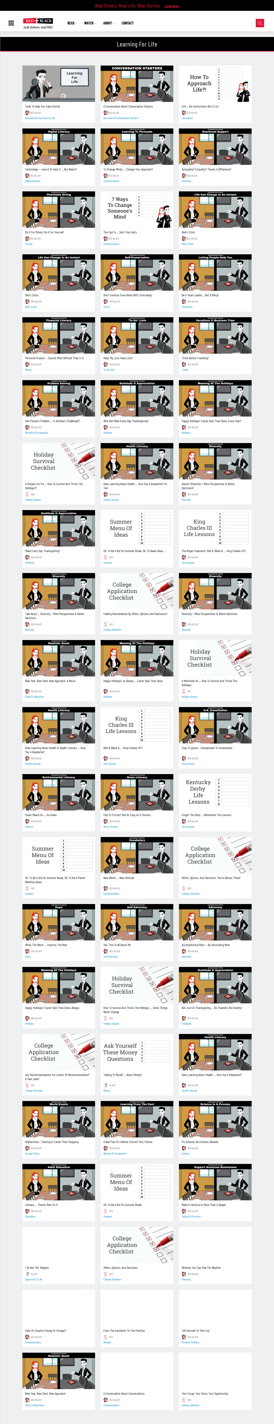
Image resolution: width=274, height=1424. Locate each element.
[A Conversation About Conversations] (137, 1371)
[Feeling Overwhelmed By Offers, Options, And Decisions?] (137, 591)
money (28, 369)
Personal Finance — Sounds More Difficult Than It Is (54, 358)
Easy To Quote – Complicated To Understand (207, 748)
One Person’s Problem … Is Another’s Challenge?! (52, 421)
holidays (107, 432)
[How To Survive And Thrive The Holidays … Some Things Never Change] (137, 985)
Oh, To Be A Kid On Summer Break (122, 1205)
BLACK (112, 1085)
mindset (107, 1342)
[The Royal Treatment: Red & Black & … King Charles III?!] (215, 528)
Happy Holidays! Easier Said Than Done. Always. (52, 1008)
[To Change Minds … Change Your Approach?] (137, 146)
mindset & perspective (36, 432)
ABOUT (108, 23)
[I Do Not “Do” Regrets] (58, 1245)
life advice (187, 118)
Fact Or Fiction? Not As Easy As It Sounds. (127, 815)
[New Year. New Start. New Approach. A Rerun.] (58, 658)
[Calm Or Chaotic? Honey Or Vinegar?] (58, 1308)
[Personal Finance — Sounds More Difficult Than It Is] (58, 335)
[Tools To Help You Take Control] (58, 84)
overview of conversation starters (120, 118)
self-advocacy (110, 956)
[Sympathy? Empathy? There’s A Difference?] (215, 146)
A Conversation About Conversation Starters (128, 106)
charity (28, 244)
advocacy (186, 956)
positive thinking (190, 1342)
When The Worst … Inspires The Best (46, 945)
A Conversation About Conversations (124, 1393)
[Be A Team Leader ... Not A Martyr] (215, 272)
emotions (186, 181)
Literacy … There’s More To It (41, 1205)
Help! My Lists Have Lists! (118, 358)
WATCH (89, 23)
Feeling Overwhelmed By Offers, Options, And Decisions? (135, 614)
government (188, 763)
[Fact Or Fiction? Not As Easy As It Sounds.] (137, 792)
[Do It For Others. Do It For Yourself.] (58, 209)
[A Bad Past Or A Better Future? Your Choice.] (137, 1119)
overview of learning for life (40, 118)
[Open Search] (260, 23)
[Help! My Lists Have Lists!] (137, 335)
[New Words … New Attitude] (137, 855)
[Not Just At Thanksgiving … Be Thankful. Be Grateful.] (215, 985)
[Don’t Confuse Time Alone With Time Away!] (137, 272)
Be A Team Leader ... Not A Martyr (200, 295)
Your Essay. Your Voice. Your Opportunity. (205, 1393)
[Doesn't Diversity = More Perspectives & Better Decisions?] (215, 461)
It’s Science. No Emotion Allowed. (200, 1142)
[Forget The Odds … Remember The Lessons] (215, 792)
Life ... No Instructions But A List (200, 106)
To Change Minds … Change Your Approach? (128, 169)
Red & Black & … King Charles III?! (123, 748)
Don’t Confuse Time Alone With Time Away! (127, 295)
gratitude (186, 1023)
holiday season (33, 499)
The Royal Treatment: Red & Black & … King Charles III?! (214, 551)
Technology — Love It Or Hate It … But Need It (51, 169)
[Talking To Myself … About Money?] (137, 1052)
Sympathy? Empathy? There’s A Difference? (206, 169)
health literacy (111, 499)
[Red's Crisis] (215, 209)
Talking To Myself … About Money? (122, 1075)
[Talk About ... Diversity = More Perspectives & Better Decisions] (58, 591)
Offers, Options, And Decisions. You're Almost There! (211, 878)
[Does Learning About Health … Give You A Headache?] (215, 1052)
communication (111, 181)
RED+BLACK (35, 112)
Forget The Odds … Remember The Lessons (206, 815)
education (30, 1216)
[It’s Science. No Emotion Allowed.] (215, 1119)
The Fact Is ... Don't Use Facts (120, 232)
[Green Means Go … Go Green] (58, 792)
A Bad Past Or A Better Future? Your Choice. (128, 1142)
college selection (112, 629)
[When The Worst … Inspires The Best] (58, 922)
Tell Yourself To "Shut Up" (196, 1330)
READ (71, 23)
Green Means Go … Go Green (41, 815)
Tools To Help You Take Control (42, 106)
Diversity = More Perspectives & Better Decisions (209, 614)
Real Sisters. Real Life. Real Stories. (128, 5)
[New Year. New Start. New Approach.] (58, 1371)
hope (28, 956)
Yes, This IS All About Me (117, 945)
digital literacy (32, 181)
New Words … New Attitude (118, 878)
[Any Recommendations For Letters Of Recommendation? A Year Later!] (58, 1052)
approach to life (33, 1279)
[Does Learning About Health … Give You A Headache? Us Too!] (137, 461)
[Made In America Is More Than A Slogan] (215, 1182)
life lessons (188, 562)
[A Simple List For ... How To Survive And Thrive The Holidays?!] (58, 461)
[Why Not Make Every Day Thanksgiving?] (137, 398)
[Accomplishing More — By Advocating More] (215, 922)
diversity (186, 499)
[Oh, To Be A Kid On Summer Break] (137, 1182)
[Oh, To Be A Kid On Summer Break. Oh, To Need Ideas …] (137, 528)
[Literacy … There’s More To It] (58, 1182)
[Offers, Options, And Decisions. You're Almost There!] (215, 855)
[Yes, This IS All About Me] (137, 922)
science (29, 826)
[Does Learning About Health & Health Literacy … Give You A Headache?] (58, 725)
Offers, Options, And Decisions (120, 1267)
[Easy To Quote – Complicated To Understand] (215, 725)
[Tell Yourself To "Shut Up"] (215, 1308)
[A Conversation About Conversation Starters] (137, 84)
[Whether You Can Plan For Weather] (215, 1245)
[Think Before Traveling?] (215, 335)
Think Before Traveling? (195, 358)
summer (107, 562)
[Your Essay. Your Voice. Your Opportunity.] (215, 1371)
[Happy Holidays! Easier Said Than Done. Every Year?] (215, 398)
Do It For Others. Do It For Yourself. (44, 232)
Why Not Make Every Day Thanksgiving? (126, 421)
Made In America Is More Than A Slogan (204, 1205)
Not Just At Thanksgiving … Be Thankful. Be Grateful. (212, 1008)
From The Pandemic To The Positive (124, 1330)
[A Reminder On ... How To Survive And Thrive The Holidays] (215, 658)
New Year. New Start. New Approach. (45, 1393)
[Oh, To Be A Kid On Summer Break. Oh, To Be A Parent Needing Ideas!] (58, 855)
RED (33, 494)
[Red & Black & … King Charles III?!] (137, 725)
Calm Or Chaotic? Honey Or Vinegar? (45, 1330)
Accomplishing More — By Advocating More (206, 945)
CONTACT (128, 23)
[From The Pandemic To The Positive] (137, 1308)
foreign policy (32, 1153)
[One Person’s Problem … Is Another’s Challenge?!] (58, 398)
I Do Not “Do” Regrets (37, 1267)
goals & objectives (34, 696)
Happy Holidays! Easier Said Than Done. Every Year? (211, 421)
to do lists (108, 369)
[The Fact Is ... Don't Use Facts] (137, 209)
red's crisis (187, 244)
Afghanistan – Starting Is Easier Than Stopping (51, 1142)
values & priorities (191, 1216)
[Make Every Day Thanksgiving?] (58, 528)
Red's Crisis (188, 232)
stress (106, 306)
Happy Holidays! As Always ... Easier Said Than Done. (133, 681)
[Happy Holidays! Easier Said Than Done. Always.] (58, 985)
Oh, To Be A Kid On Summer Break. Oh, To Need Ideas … (134, 551)
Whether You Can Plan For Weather (201, 1267)
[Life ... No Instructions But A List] (215, 84)
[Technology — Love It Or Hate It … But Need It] (58, 146)
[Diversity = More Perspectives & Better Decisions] (215, 591)
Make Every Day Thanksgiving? (42, 551)
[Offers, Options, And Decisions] (137, 1245)
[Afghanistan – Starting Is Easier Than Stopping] (58, 1119)
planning (186, 1279)
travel (185, 369)
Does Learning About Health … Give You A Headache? (212, 1075)
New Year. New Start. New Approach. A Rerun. (50, 681)
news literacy (110, 826)
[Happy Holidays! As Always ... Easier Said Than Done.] (137, 658)
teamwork (187, 306)
